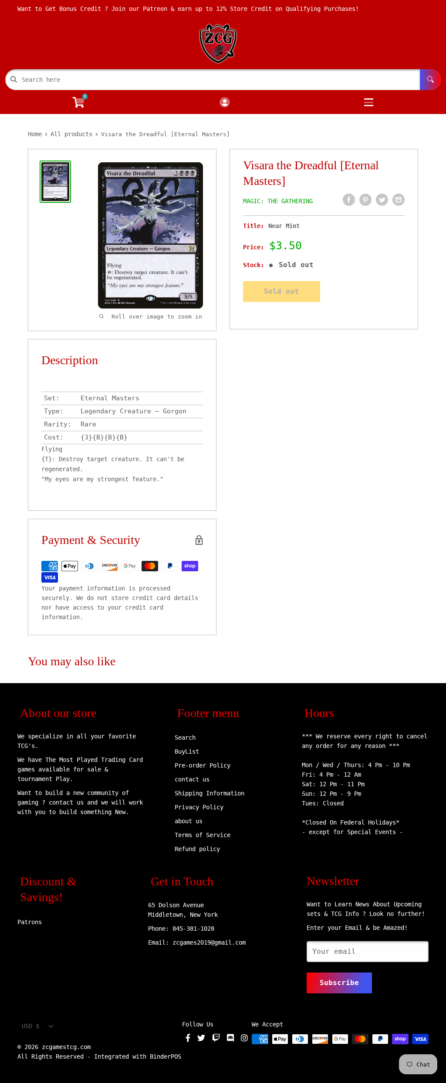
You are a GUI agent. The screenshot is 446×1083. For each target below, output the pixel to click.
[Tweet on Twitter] (382, 200)
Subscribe (339, 983)
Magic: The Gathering (278, 201)
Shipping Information (209, 793)
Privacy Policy (199, 807)
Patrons (29, 922)
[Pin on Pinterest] (365, 200)
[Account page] (225, 103)
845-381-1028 (193, 928)
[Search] (430, 79)
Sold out (281, 291)
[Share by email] (398, 200)
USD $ (30, 1026)
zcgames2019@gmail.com (209, 942)
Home (35, 134)
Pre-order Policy (202, 765)
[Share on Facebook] (349, 200)
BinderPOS (165, 1056)
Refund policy (197, 848)
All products (71, 134)
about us (189, 821)
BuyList (187, 751)
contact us (192, 779)
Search (185, 737)
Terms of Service (202, 835)
